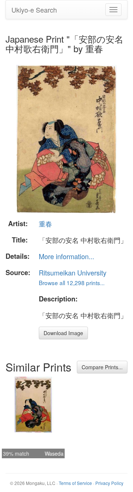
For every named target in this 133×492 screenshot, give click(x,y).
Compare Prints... (102, 367)
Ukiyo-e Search (34, 9)
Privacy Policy (109, 483)
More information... (66, 256)
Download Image (63, 333)
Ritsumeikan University (72, 272)
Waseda (54, 453)
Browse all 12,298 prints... (72, 282)
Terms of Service (75, 483)
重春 (45, 223)
